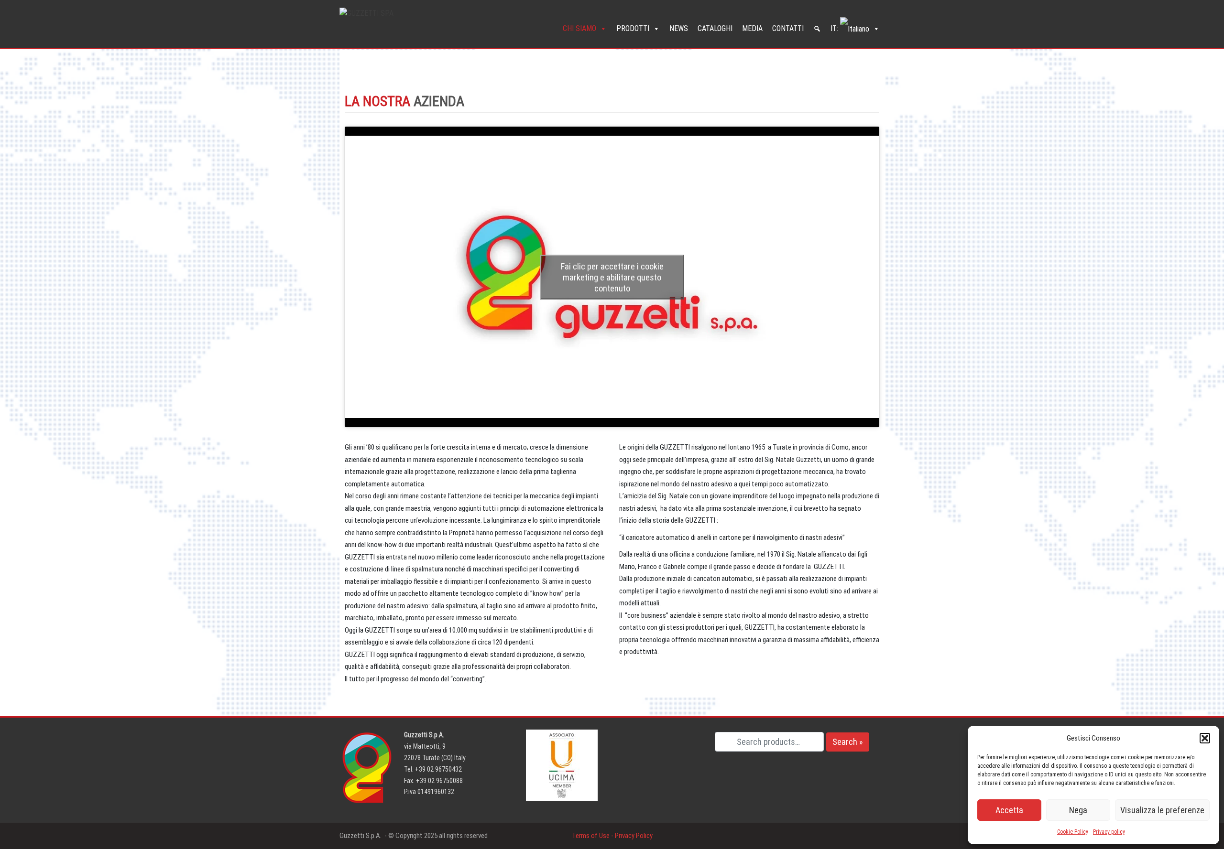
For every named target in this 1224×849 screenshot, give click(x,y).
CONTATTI (788, 28)
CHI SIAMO (579, 28)
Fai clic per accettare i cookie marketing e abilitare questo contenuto (612, 277)
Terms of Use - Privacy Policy (612, 835)
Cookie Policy (1072, 831)
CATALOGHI (715, 28)
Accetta (1009, 810)
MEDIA (752, 28)
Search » (847, 742)
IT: (835, 28)
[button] (1205, 738)
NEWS (678, 28)
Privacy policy (1109, 831)
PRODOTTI (632, 28)
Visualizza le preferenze (1162, 810)
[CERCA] (817, 29)
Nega (1078, 810)
